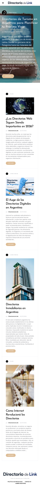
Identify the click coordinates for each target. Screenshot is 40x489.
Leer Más (8, 76)
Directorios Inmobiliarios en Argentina (15, 308)
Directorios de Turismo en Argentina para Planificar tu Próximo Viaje (20, 23)
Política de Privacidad (15, 482)
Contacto (28, 482)
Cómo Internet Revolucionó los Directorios (15, 414)
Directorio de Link (9, 32)
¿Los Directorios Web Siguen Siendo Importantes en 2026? (19, 122)
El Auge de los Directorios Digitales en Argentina (18, 203)
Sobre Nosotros (20, 483)
